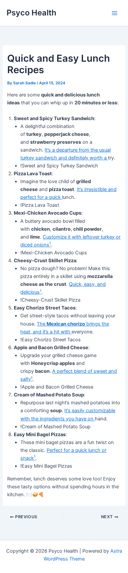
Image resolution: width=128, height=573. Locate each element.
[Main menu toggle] (114, 13)
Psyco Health (31, 12)
